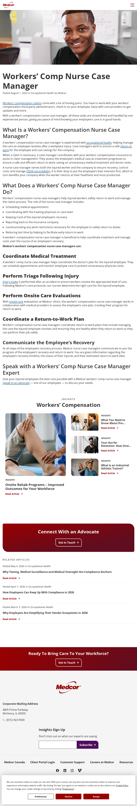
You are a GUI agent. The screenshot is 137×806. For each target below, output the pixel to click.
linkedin (65, 770)
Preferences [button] (68, 789)
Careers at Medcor (102, 762)
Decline (68, 796)
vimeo (80, 770)
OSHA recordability (38, 171)
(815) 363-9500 (15, 720)
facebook (57, 770)
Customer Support (72, 762)
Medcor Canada (14, 762)
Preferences (41, 796)
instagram (72, 770)
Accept (96, 796)
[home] (9, 5)
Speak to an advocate (16, 383)
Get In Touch (66, 542)
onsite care (16, 301)
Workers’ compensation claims (22, 103)
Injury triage (10, 282)
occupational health (99, 142)
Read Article (10, 578)
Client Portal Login (42, 762)
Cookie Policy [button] (122, 785)
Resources (126, 762)
